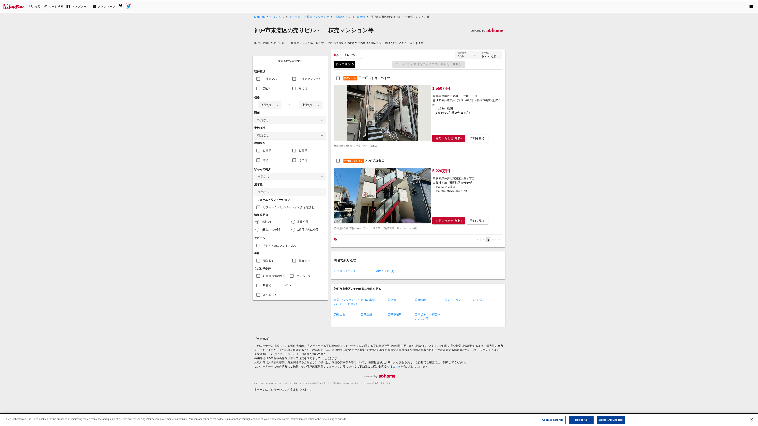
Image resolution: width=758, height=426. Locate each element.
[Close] (751, 419)
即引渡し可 (270, 294)
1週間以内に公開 (308, 229)
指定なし (267, 221)
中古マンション (451, 299)
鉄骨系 (303, 150)
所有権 (267, 285)
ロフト (287, 285)
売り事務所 (395, 314)
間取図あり (270, 260)
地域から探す (343, 16)
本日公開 (303, 221)
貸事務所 (420, 299)
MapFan (259, 16)
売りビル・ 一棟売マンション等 (309, 16)
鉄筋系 (267, 150)
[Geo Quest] (128, 6)
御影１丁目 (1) (385, 271)
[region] (379, 419)
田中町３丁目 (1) (344, 271)
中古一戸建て (477, 299)
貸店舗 (392, 299)
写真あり (304, 260)
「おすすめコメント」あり (280, 245)
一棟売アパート (273, 78)
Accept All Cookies (611, 419)
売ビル (267, 88)
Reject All (581, 419)
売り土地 (339, 314)
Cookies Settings (552, 419)
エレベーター (304, 275)
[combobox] (269, 105)
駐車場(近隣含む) (274, 275)
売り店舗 (366, 314)
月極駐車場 (368, 299)
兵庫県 (361, 16)
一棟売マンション (310, 78)
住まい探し (277, 16)
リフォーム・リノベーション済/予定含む (288, 207)
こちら (396, 366)
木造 (266, 160)
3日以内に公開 (270, 229)
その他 (303, 88)
